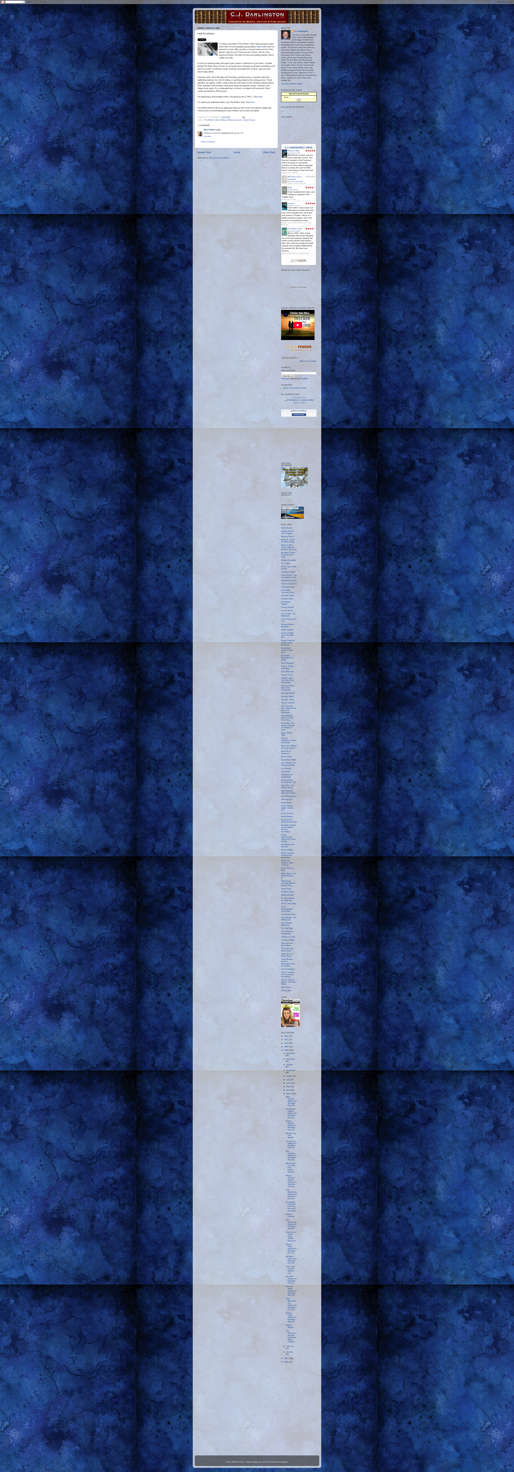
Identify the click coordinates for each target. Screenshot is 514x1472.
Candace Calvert (288, 572)
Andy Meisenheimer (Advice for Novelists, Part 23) (291, 1304)
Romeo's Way (293, 151)
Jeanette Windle (288, 693)
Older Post (269, 152)
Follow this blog (299, 414)
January (289, 1352)
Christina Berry (287, 599)
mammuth (265, 1462)
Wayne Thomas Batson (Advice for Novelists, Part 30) (291, 1181)
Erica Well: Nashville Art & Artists (287, 658)
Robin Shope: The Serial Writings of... (288, 876)
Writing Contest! (290, 1215)
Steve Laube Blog (288, 904)
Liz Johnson (286, 768)
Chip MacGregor (288, 587)
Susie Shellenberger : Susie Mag (287, 909)
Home (236, 152)
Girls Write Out (287, 672)
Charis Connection (289, 584)
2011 (286, 1040)
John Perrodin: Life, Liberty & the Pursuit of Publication (288, 709)
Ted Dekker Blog (288, 914)
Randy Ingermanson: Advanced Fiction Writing (288, 838)
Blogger (285, 1462)
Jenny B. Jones (287, 700)
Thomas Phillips (287, 940)
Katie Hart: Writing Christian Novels (288, 747)
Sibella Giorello (287, 895)
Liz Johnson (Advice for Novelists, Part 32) (291, 1144)
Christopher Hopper (286, 603)
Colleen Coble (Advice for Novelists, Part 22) (291, 1317)
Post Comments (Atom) (219, 158)
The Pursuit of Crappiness (287, 932)
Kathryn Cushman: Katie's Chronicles (288, 740)
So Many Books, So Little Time (288, 899)
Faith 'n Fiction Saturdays (287, 667)
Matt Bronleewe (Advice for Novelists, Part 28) (291, 1224)
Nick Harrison (286, 799)
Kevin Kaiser (286, 757)
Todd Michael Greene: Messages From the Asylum (288, 962)
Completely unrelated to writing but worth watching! (291, 1206)
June (288, 1083)
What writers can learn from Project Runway (291, 1167)
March (289, 1094)
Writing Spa (286, 990)
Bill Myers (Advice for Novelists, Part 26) (291, 1260)
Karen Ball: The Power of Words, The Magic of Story (288, 726)
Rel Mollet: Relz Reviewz (287, 846)
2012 (286, 1036)
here (260, 97)
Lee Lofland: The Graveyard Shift (288, 764)
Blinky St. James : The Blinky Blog (288, 541)
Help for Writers (290, 1326)
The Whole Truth (295, 229)
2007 (286, 1358)
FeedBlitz (304, 379)
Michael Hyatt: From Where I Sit (288, 781)
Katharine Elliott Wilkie (296, 181)
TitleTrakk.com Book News (287, 944)
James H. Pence (295, 205)
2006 (286, 1362)
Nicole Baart (286, 803)
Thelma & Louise (288, 937)
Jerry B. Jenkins (288, 703)
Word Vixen (286, 987)
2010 (286, 1043)
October (289, 1065)
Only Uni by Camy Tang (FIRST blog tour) (291, 1236)
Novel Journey (287, 813)
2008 (286, 1050)
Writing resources (234, 120)
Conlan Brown (287, 610)
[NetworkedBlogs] (299, 411)
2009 (286, 1047)
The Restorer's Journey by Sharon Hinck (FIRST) (291, 1336)
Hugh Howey (293, 190)
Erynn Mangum (287, 663)
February (290, 1346)
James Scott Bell (295, 153)
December (290, 1053)
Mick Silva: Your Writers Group (287, 787)
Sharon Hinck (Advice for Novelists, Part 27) (291, 1248)
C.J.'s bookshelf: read (298, 147)
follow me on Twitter (308, 361)
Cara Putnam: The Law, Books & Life (289, 576)
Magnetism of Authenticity (287, 776)
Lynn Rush (285, 772)
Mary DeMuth (210, 130)
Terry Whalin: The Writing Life (288, 919)
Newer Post (204, 152)
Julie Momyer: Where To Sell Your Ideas (287, 718)
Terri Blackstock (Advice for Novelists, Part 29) (291, 1194)
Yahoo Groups (249, 120)
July (288, 1080)
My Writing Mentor (289, 796)
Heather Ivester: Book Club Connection (288, 688)
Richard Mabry (287, 850)
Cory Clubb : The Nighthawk (288, 615)
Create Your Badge (299, 402)
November (290, 1059)
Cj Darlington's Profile (299, 397)
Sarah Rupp (286, 889)
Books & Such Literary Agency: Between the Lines (289, 547)
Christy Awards (287, 607)
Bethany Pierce (287, 536)
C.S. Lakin (285, 563)
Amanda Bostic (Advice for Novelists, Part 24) (291, 1290)
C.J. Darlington (301, 31)
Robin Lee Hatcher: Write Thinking (287, 863)
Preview (284, 379)
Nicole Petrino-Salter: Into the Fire (287, 808)
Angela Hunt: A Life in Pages (287, 532)
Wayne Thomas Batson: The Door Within (288, 982)
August (289, 1076)
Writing (223, 120)
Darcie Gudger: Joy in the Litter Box (287, 635)
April (288, 1090)
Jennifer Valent (287, 696)
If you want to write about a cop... (290, 1270)
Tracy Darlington (288, 969)
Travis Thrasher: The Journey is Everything (288, 974)
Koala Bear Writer (288, 760)
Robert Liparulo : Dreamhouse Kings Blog (288, 855)
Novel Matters (287, 817)
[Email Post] (243, 117)
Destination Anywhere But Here (287, 650)
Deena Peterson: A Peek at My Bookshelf (288, 642)
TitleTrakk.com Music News (287, 955)
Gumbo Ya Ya (287, 675)
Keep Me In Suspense (286, 752)
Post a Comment (208, 142)
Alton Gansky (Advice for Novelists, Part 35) (291, 1101)
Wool (290, 188)
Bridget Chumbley (288, 560)
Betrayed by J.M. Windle (291, 1135)
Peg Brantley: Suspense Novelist (289, 821)
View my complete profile (291, 84)
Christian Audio (287, 596)
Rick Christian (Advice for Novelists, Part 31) (291, 1155)
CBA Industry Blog (288, 581)
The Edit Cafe (287, 928)
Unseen (291, 203)
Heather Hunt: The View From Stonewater (287, 680)
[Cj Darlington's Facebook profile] (298, 400)
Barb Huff (261, 47)
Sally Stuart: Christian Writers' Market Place (288, 883)
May (288, 1087)
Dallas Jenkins (287, 630)
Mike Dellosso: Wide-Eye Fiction (288, 792)
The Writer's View (211, 120)
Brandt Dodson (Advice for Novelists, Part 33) (291, 1125)
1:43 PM (207, 137)
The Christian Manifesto (286, 924)
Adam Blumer (287, 528)
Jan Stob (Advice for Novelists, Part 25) (291, 1279)
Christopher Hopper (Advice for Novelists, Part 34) (291, 1113)
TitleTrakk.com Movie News (287, 950)
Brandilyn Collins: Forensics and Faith (288, 555)
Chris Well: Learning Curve (287, 591)
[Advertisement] (292, 1408)
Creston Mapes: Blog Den (288, 625)
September (291, 1070)
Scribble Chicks (287, 892)
